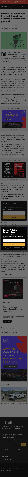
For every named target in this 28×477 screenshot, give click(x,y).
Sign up (14, 244)
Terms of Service (17, 247)
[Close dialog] (25, 229)
